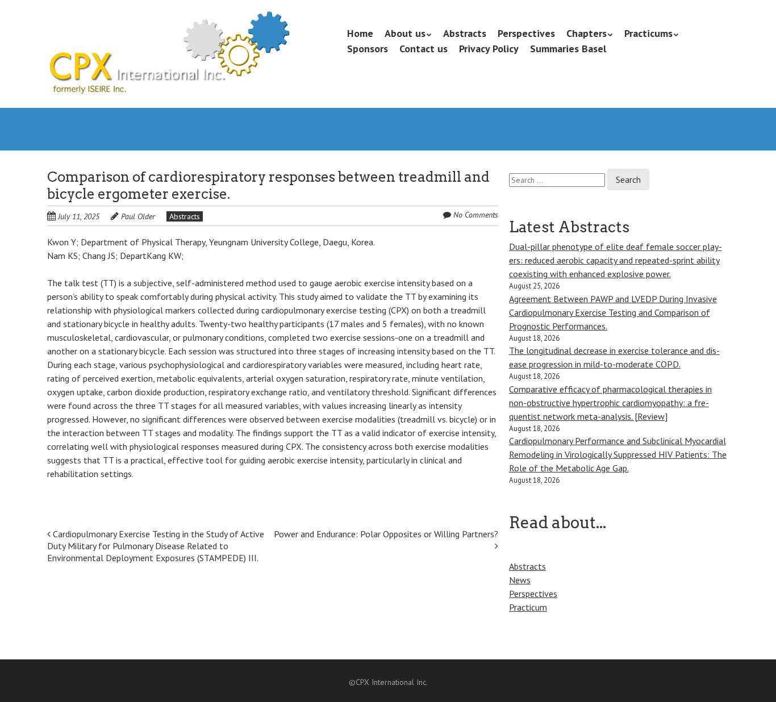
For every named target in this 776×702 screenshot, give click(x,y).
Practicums (648, 33)
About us (405, 33)
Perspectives (526, 33)
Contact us (423, 48)
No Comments (475, 215)
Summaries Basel (568, 48)
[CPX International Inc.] (168, 74)
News (520, 580)
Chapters (586, 33)
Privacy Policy (489, 48)
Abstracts (464, 33)
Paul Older (138, 216)
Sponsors (367, 48)
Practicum (528, 607)
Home (360, 33)
